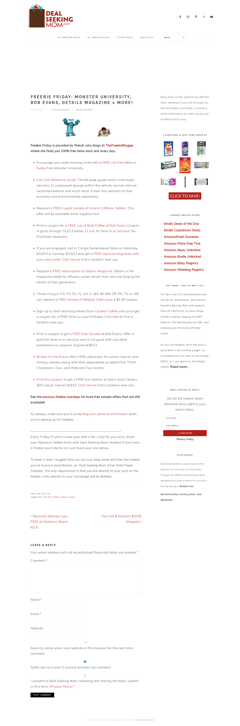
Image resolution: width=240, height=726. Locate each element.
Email (36, 614)
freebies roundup (68, 497)
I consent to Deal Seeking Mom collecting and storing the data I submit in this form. (84, 683)
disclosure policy (169, 494)
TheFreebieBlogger (119, 145)
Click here (69, 259)
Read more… (179, 367)
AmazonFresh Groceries (181, 237)
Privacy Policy (185, 439)
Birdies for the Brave (52, 357)
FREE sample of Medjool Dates (81, 299)
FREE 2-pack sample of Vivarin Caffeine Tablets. (90, 208)
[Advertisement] (120, 67)
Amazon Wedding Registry (184, 270)
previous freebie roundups (61, 397)
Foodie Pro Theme (144, 720)
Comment (39, 561)
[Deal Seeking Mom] (50, 28)
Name (36, 600)
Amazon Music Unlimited (182, 250)
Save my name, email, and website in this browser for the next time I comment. (82, 651)
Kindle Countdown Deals (182, 230)
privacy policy (187, 494)
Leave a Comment (84, 110)
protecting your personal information (101, 414)
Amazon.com (186, 486)
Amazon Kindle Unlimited (182, 256)
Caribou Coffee (106, 311)
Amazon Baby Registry (181, 263)
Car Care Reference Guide (56, 180)
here (115, 317)
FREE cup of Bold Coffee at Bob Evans (97, 225)
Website (37, 628)
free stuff (46, 494)
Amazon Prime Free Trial (182, 243)
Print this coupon (50, 379)
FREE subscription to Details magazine (82, 271)
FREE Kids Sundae (86, 334)
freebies (56, 497)
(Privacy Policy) (61, 686)
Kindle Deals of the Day (181, 224)
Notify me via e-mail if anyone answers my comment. (71, 667)
